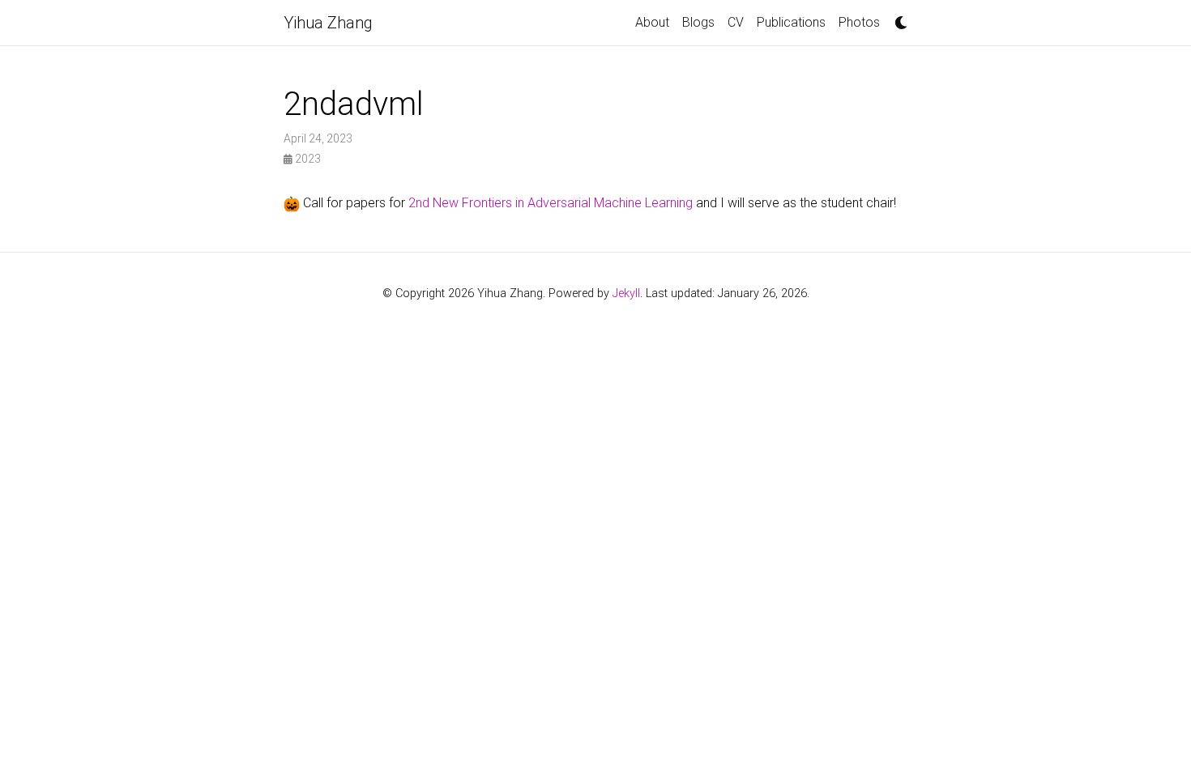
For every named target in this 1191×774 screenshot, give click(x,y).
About (652, 22)
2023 (306, 158)
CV (736, 22)
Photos (859, 22)
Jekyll (626, 293)
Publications (791, 22)
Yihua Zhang (328, 22)
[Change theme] (896, 17)
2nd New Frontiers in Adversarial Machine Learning (552, 203)
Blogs (698, 22)
